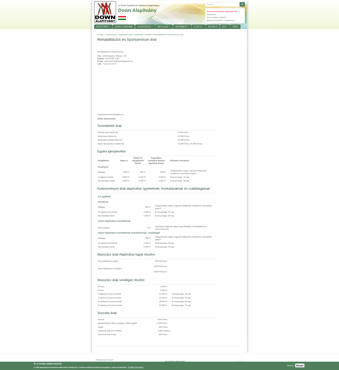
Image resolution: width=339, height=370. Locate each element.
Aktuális (212, 26)
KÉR (224, 26)
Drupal (109, 360)
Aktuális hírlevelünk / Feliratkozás (221, 20)
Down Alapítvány (137, 10)
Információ (181, 26)
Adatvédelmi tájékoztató (175, 361)
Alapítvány (102, 26)
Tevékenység (144, 26)
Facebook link (109, 64)
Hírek (235, 26)
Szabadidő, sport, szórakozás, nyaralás (135, 34)
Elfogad (299, 365)
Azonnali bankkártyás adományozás (222, 11)
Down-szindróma (124, 26)
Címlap (100, 34)
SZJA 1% (198, 26)
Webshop (211, 14)
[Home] (106, 12)
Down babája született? (216, 17)
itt (122, 114)
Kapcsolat (163, 26)
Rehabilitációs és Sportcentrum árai (168, 34)
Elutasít (290, 365)
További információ (135, 367)
